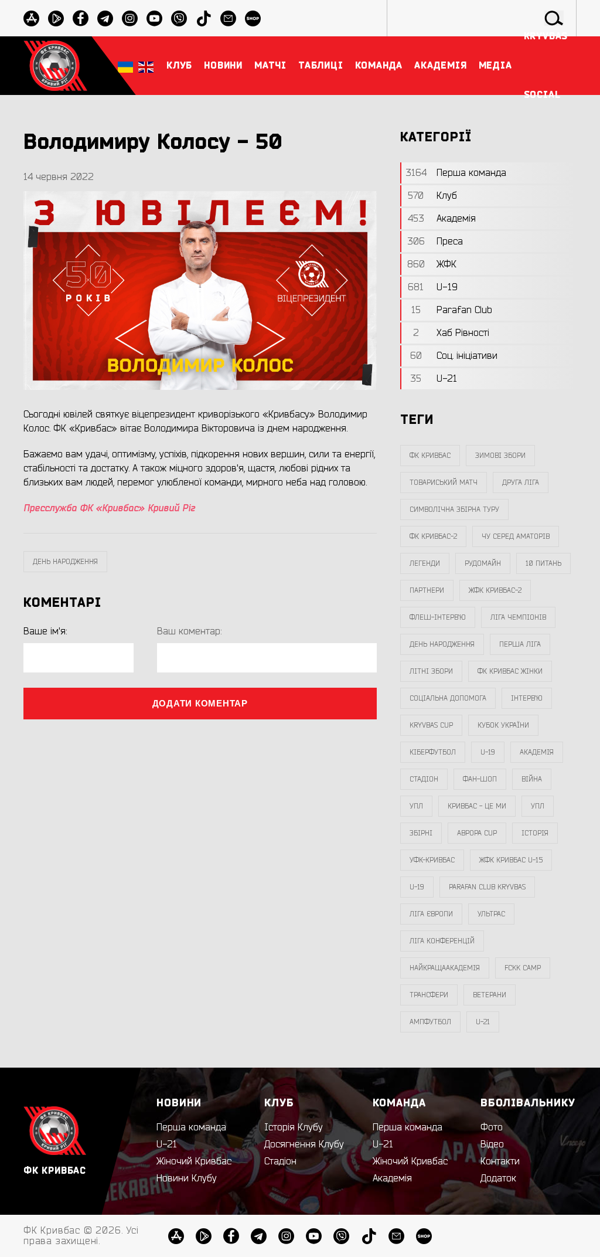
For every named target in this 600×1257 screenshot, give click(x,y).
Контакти (500, 1161)
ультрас (491, 914)
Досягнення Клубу (304, 1144)
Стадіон (280, 1161)
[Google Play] (56, 18)
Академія (537, 752)
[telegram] (105, 18)
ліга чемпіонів (518, 617)
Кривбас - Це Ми (477, 806)
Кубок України (503, 725)
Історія (534, 833)
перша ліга (520, 644)
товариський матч (444, 482)
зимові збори (500, 455)
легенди (425, 563)
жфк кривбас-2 (495, 590)
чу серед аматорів (516, 536)
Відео (492, 1144)
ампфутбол (430, 1022)
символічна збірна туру (454, 509)
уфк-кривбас (432, 860)
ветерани (489, 995)
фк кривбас (430, 455)
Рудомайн (483, 563)
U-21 (166, 1144)
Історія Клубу (293, 1127)
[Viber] (341, 1236)
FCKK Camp (522, 968)
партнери (427, 590)
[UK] (125, 65)
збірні (421, 833)
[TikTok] (369, 1236)
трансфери (429, 995)
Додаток (498, 1178)
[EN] (146, 65)
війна (531, 779)
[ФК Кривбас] (55, 65)
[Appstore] (31, 18)
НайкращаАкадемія (445, 968)
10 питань (543, 563)
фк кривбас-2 (433, 536)
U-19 (487, 752)
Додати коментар (200, 703)
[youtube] (154, 18)
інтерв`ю (527, 698)
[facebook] (80, 18)
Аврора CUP (477, 833)
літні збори (431, 671)
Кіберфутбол (433, 752)
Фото (491, 1127)
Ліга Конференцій (442, 941)
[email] (396, 1236)
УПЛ (416, 806)
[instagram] (130, 18)
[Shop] (424, 1236)
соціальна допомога (448, 698)
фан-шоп (480, 779)
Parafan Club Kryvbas (487, 887)
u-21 (483, 1022)
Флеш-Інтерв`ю (438, 617)
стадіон (424, 779)
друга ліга (520, 482)
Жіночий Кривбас (193, 1161)
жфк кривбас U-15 (511, 860)
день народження (65, 562)
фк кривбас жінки (510, 671)
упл (537, 806)
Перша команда (191, 1127)
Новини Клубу (186, 1178)
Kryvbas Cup (431, 725)
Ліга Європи (431, 914)
